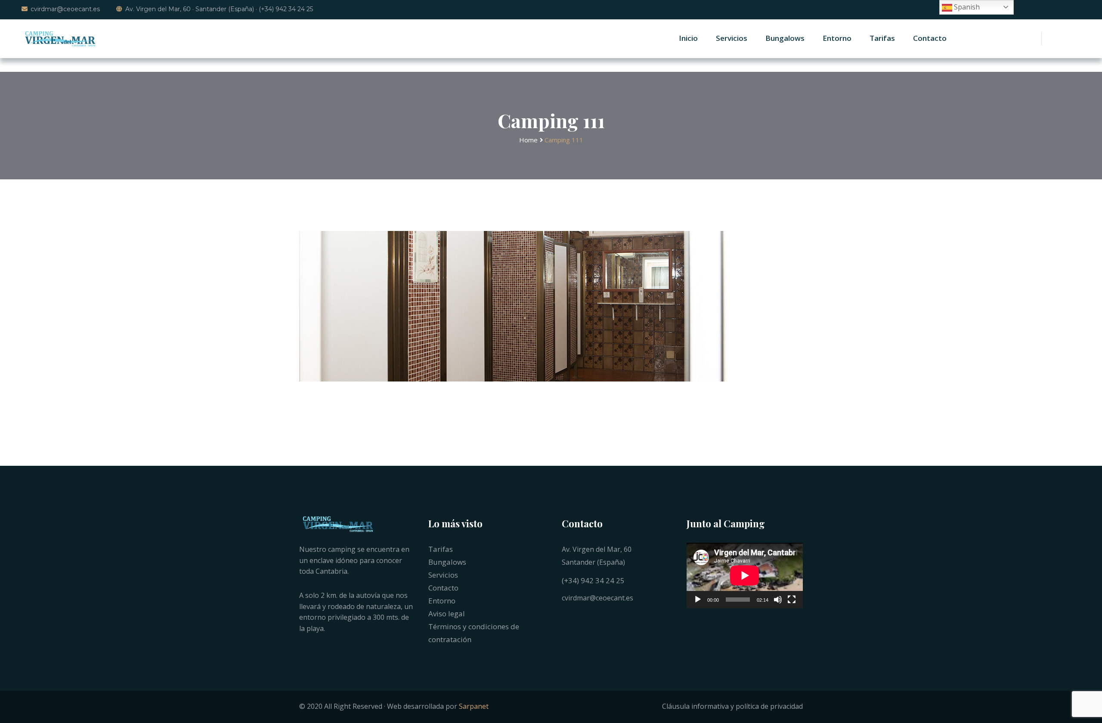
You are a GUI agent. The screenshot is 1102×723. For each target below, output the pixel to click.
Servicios (731, 38)
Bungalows (785, 38)
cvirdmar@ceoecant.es (65, 9)
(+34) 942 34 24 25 (593, 580)
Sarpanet (474, 706)
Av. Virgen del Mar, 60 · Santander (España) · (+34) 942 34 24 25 (219, 9)
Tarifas (882, 38)
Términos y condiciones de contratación (473, 632)
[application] (745, 575)
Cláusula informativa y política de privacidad (732, 706)
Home (528, 139)
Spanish (966, 7)
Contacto (930, 38)
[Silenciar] (778, 599)
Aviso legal (446, 613)
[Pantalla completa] (791, 599)
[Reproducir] (697, 599)
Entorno (837, 38)
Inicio (688, 38)
